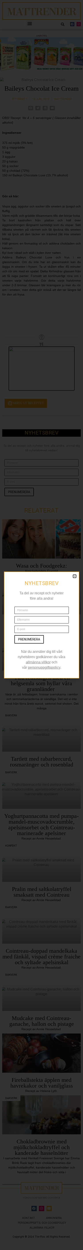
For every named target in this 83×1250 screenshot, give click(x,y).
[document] (41, 625)
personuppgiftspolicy (44, 667)
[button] (74, 576)
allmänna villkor (38, 662)
